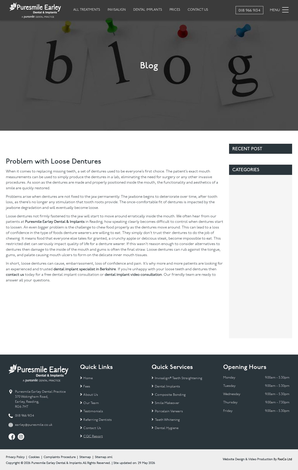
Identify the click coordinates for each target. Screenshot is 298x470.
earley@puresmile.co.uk (33, 425)
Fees (86, 386)
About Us (90, 395)
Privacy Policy (15, 457)
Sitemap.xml (103, 457)
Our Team (91, 403)
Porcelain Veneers (169, 411)
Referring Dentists (97, 420)
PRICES (175, 10)
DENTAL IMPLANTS (147, 10)
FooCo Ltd (285, 459)
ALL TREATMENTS (86, 10)
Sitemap (85, 457)
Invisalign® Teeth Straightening (178, 378)
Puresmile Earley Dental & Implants (55, 222)
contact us (15, 275)
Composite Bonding (170, 395)
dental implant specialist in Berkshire (84, 269)
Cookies (34, 457)
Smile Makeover (167, 403)
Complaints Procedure (60, 457)
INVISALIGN (117, 10)
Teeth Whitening (167, 420)
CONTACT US (198, 10)
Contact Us (92, 428)
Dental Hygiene (166, 428)
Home (88, 378)
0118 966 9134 (24, 416)
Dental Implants (167, 386)
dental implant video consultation (133, 275)
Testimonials (93, 411)
